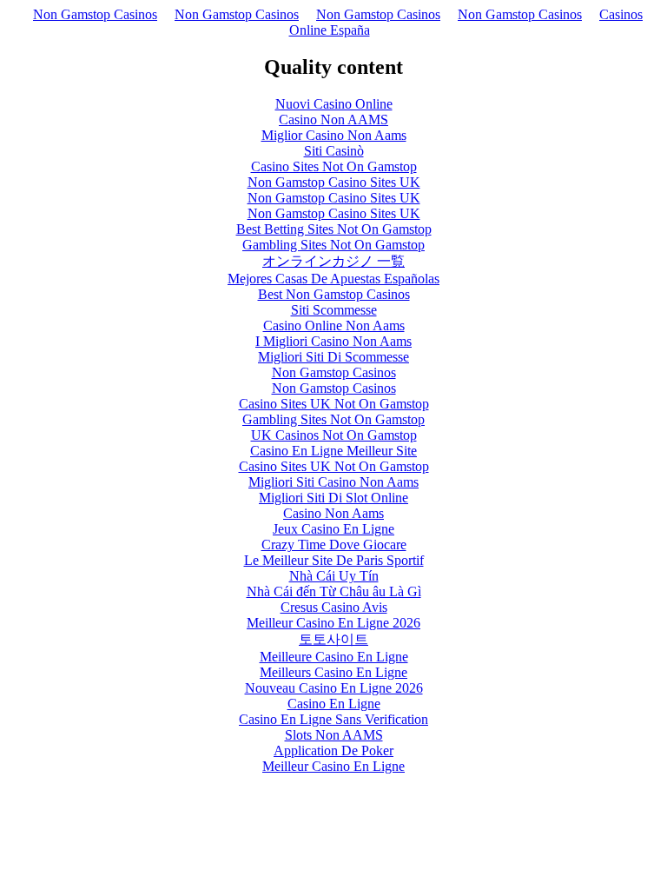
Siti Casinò (334, 150)
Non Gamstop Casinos (95, 14)
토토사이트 (333, 639)
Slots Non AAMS (334, 734)
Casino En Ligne (333, 703)
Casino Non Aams (333, 513)
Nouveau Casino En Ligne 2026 (334, 688)
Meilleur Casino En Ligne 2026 (333, 622)
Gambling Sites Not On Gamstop (333, 244)
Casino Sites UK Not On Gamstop (334, 403)
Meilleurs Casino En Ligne (333, 672)
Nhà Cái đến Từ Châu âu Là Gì (334, 591)
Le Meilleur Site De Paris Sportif (334, 560)
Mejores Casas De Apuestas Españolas (333, 278)
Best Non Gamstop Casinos (334, 294)
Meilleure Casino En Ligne (334, 656)
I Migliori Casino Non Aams (333, 341)
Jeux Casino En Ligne (333, 528)
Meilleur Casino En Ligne (333, 766)
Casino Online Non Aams (334, 325)
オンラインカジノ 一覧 (333, 261)
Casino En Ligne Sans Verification (333, 719)
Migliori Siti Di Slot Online (333, 497)
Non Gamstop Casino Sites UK (334, 182)
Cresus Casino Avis (334, 607)
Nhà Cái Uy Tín (334, 575)
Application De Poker (333, 750)
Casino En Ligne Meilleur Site (333, 450)
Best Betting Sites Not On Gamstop (334, 229)
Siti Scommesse (334, 309)
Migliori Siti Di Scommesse (333, 356)
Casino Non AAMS (333, 119)
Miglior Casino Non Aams (333, 135)
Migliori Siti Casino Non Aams (333, 482)
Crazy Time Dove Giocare (333, 544)
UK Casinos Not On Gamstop (334, 435)
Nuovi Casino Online (334, 103)
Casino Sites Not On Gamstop (334, 166)
